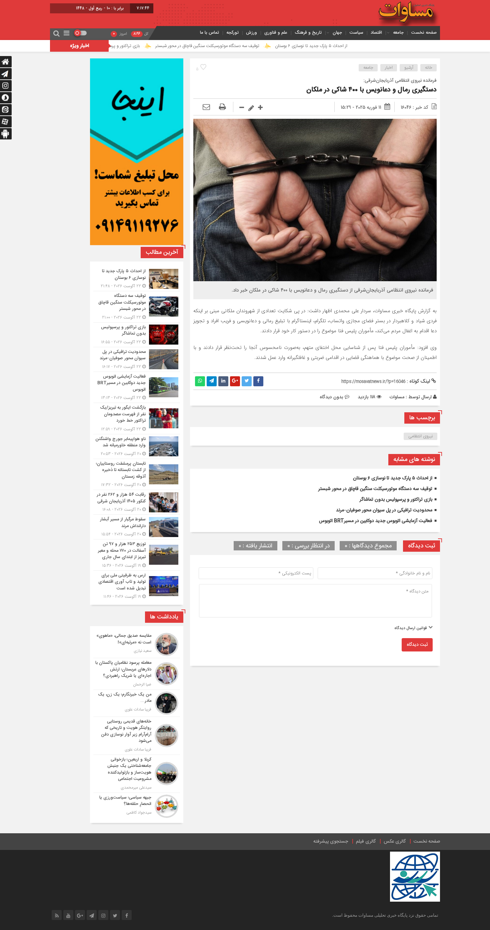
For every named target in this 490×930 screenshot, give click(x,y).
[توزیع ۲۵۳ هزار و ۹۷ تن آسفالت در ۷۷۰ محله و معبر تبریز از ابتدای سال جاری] (136, 554)
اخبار (389, 67)
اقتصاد (376, 32)
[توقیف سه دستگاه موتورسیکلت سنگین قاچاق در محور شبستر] (136, 306)
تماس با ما (209, 32)
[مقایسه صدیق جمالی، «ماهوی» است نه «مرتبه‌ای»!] (136, 644)
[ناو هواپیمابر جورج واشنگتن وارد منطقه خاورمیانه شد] (136, 446)
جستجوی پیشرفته (330, 842)
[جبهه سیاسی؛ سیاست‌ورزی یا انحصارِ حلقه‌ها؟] (136, 805)
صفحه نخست (424, 32)
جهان (337, 32)
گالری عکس (395, 842)
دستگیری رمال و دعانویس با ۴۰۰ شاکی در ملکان (371, 89)
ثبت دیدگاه (417, 645)
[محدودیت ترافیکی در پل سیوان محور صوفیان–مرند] (136, 359)
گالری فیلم (366, 842)
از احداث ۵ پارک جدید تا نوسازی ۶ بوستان (353, 46)
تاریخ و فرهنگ (308, 32)
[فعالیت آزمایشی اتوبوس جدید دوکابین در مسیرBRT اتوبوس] (136, 387)
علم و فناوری (275, 32)
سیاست (356, 32)
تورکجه (232, 32)
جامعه (398, 32)
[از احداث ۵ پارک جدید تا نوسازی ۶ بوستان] (136, 279)
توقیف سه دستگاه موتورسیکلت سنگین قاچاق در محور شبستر (250, 46)
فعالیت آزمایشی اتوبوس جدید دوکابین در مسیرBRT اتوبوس (375, 521)
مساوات (397, 397)
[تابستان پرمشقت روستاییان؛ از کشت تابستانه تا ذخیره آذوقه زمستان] (136, 474)
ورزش (251, 32)
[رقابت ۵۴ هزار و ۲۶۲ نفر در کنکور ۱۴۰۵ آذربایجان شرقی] (136, 502)
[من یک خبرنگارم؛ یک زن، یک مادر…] (136, 703)
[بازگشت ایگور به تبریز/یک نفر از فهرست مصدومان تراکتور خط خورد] (136, 418)
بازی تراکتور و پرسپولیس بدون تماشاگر (148, 46)
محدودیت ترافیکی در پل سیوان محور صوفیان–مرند (384, 510)
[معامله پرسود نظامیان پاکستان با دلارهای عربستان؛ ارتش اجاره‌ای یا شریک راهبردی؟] (136, 673)
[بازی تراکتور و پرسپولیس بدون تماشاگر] (136, 335)
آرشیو (408, 67)
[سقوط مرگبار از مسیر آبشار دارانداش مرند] (136, 527)
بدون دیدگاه (331, 397)
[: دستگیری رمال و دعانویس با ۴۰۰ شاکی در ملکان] (206, 107)
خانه (428, 67)
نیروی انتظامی (420, 436)
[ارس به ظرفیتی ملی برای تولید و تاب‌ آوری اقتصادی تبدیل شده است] (136, 585)
